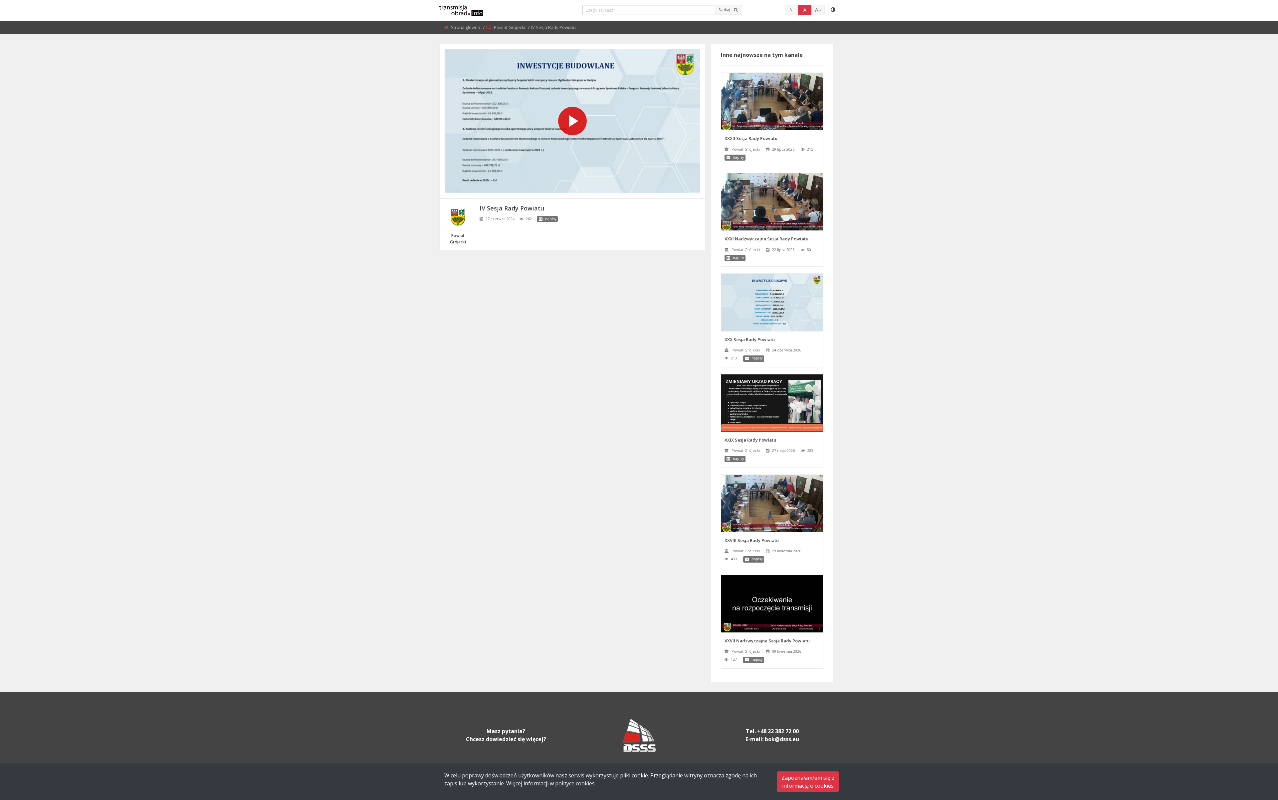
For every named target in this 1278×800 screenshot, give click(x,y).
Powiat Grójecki (510, 27)
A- (791, 10)
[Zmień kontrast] (833, 10)
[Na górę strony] (1256, 758)
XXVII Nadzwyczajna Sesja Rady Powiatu (767, 641)
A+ (818, 10)
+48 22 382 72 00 (778, 731)
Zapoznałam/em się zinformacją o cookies (807, 781)
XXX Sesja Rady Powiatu (750, 339)
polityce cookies (575, 783)
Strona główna (466, 27)
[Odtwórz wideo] (572, 121)
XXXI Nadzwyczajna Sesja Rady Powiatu (766, 239)
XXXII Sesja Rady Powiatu (751, 138)
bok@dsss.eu (782, 739)
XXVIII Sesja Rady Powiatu (752, 540)
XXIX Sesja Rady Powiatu (750, 440)
